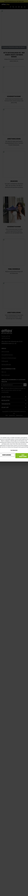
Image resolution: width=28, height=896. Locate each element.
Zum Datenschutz (14, 450)
